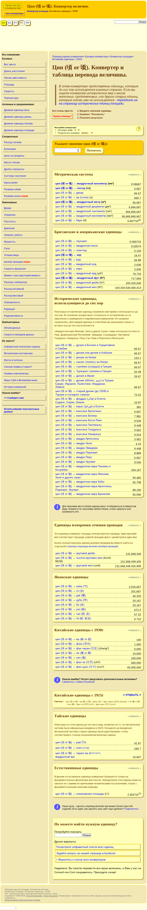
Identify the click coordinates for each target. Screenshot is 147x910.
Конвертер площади (37, 11)
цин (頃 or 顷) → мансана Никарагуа (78, 434)
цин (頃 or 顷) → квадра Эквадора (76, 447)
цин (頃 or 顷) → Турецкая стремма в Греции (83, 371)
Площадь (9, 84)
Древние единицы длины (17, 117)
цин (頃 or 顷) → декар (69, 192)
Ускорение (10, 215)
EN (3, 22)
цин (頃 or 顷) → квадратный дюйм (77, 282)
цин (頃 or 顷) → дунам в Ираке (75, 375)
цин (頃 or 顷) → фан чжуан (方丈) (76, 648)
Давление (9, 228)
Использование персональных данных (21, 410)
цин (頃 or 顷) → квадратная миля (76, 245)
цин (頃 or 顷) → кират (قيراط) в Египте (79, 406)
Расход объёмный (14, 289)
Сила (7, 248)
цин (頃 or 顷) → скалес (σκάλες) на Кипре (81, 361)
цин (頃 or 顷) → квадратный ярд (75, 273)
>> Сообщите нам (14, 398)
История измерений (15, 387)
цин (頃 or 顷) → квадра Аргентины (77, 438)
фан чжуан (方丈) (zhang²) (115, 701)
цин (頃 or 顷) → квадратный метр (77, 201)
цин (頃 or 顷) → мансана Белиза (76, 415)
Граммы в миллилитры (16, 373)
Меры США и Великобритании (20, 380)
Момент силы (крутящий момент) (22, 275)
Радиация (9, 309)
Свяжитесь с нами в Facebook (78, 682)
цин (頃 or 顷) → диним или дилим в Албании (83, 352)
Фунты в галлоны (13, 360)
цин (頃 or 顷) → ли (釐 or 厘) (73, 652)
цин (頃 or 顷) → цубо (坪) (71, 599)
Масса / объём (12, 162)
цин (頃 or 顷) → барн (68, 220)
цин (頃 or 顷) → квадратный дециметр (79, 206)
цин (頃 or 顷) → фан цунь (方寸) (75, 666)
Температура (11, 98)
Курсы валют (11, 182)
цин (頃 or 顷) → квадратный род (75, 264)
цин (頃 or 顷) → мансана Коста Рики (78, 420)
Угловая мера (11, 255)
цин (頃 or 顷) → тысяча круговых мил (79, 557)
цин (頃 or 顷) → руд (68, 259)
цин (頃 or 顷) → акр (68, 254)
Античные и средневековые (18, 104)
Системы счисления (15, 176)
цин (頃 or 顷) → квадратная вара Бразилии (82, 493)
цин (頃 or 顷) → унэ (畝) (70, 609)
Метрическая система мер (18, 353)
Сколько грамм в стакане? (18, 366)
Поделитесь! (131, 809)
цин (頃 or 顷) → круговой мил (74, 565)
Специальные (10, 136)
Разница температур (15, 282)
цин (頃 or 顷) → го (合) (69, 590)
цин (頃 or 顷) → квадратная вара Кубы (79, 481)
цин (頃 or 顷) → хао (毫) (70, 657)
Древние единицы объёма (18, 123)
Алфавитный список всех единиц (22, 346)
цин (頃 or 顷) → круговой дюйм (75, 553)
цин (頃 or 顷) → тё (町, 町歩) (73, 618)
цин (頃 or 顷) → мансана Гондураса (78, 429)
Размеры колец (16, 196)
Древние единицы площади (19, 130)
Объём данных (12, 328)
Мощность (9, 241)
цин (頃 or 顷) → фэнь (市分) (73, 643)
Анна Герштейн (50, 896)
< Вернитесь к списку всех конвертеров (80, 859)
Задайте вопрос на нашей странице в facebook (85, 853)
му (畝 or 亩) (85, 701)
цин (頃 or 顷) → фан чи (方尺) (74, 662)
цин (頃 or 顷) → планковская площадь (79, 793)
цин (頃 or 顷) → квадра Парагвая (76, 452)
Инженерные (9, 202)
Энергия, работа (13, 235)
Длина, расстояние (14, 71)
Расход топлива (12, 142)
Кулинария (10, 149)
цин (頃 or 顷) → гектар (70, 188)
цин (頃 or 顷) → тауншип (71, 241)
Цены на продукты (14, 155)
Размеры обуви (12, 189)
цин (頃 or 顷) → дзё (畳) (70, 595)
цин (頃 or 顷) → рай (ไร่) (70, 742)
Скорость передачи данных (19, 334)
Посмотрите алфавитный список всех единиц (85, 846)
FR (27, 22)
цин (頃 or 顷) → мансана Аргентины (78, 411)
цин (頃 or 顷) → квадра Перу (73, 457)
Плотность (10, 221)
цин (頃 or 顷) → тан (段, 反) (72, 613)
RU (21, 22)
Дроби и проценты (14, 169)
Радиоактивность (13, 315)
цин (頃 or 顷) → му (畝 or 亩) (73, 639)
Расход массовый (13, 295)
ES (9, 22)
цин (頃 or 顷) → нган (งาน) (72, 747)
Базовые (7, 58)
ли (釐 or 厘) (134, 701)
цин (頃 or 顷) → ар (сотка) (72, 197)
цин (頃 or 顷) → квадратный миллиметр (80, 215)
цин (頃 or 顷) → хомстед (71, 250)
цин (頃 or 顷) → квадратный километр (81, 183)
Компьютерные (11, 322)
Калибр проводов (17, 262)
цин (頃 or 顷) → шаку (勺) (71, 586)
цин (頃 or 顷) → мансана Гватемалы (78, 424)
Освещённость (12, 302)
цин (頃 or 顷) (72, 701)
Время (7, 208)
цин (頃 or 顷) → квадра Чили (73, 443)
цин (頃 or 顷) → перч (68, 268)
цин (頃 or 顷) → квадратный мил (76, 287)
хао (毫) (71, 704)
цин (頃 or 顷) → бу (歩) (69, 604)
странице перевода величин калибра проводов (92, 546)
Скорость (9, 91)
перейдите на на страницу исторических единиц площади (98, 101)
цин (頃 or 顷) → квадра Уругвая (75, 461)
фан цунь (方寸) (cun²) (106, 704)
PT (15, 22)
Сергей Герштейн (34, 896)
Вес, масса (10, 64)
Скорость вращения (15, 268)
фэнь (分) (97, 701)
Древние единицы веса (16, 110)
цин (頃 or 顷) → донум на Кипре (75, 357)
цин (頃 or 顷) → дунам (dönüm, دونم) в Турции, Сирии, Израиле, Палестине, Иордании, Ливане (84, 383)
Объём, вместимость (15, 78)
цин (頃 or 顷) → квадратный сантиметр (80, 211)
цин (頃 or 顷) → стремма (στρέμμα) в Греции (83, 366)
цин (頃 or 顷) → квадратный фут (77, 277)
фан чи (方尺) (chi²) (85, 704)
